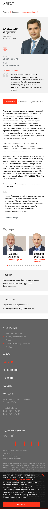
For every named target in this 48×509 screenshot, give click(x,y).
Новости (8, 378)
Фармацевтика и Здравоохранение (16, 305)
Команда (8, 362)
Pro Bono (10, 347)
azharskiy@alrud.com (11, 65)
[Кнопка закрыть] (43, 475)
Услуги (6, 354)
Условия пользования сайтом (12, 459)
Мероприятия (10, 370)
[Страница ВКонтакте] (5, 436)
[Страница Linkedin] (12, 436)
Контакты (8, 393)
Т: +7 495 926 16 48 (11, 414)
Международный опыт (16, 337)
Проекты (22, 101)
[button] (7, 265)
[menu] (43, 4)
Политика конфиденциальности (13, 456)
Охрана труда (7, 453)
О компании (10, 328)
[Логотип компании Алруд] (9, 3)
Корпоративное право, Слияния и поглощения (21, 280)
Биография (9, 101)
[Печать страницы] (5, 49)
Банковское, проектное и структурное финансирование (17, 284)
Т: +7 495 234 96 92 (11, 411)
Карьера (7, 385)
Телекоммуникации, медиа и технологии (18, 309)
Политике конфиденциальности (17, 479)
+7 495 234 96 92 (10, 59)
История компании (14, 333)
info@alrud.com (10, 408)
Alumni (9, 340)
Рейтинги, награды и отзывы (18, 344)
